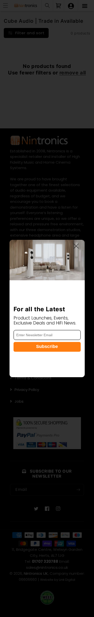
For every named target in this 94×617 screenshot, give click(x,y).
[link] (47, 260)
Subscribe (47, 346)
